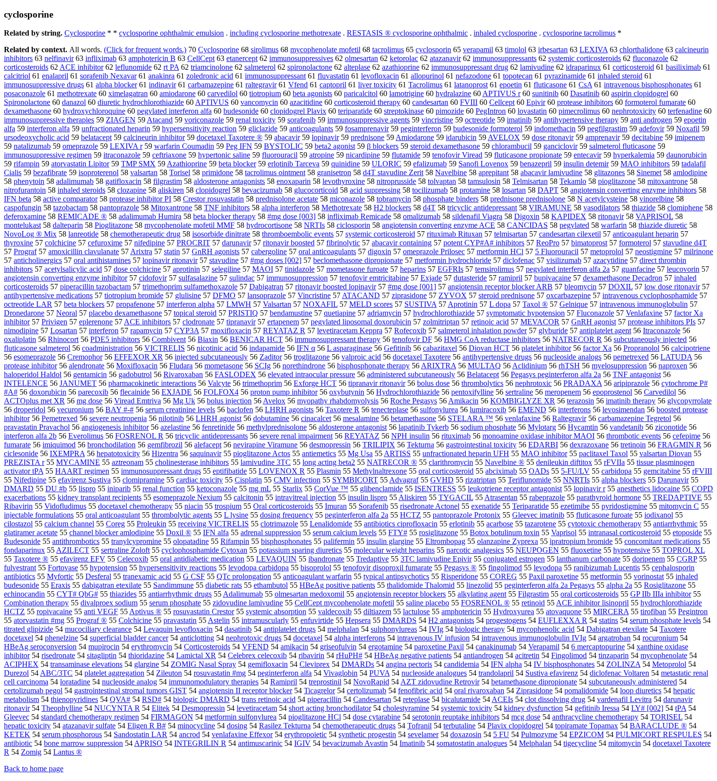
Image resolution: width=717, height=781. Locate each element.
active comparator (70, 199)
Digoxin (526, 216)
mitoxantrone (667, 181)
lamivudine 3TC (265, 462)
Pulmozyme (539, 734)
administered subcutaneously (411, 374)
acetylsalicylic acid (73, 269)
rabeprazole (547, 497)
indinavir (162, 84)
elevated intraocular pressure (311, 374)
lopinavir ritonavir (170, 260)
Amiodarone (415, 137)
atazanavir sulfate (89, 725)
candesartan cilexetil (570, 234)
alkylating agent (482, 594)
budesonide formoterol (487, 128)
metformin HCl (500, 251)
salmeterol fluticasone (622, 146)
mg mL (260, 488)
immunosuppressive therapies (49, 120)
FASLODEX (235, 374)
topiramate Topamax (586, 725)
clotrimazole (279, 524)
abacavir (287, 137)
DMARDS (399, 620)
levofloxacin (380, 76)
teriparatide (355, 111)
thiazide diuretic (662, 225)
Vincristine (314, 295)
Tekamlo (572, 181)
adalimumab (75, 181)
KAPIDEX (568, 216)
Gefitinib (397, 348)
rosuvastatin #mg (220, 673)
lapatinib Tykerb (423, 427)
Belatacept (483, 374)
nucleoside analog (129, 682)
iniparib (119, 488)
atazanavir (445, 58)
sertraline (519, 392)
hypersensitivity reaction (199, 128)
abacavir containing (402, 243)
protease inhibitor (30, 365)
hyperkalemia (634, 155)
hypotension (108, 567)
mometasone (223, 365)
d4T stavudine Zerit (393, 172)
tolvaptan (442, 181)
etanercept (242, 58)
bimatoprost (589, 243)
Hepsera (358, 620)
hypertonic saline (224, 155)
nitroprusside (396, 181)
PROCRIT (193, 243)
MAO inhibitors (645, 164)
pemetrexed (631, 357)
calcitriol (17, 76)
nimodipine (21, 330)
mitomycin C (679, 506)
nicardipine (363, 155)
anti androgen (651, 120)
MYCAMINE (78, 462)
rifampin (27, 164)
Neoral (66, 313)
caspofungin (22, 207)
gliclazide (263, 128)
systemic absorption (276, 611)
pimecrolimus (579, 111)
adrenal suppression (270, 532)
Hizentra (165, 453)
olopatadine (191, 541)
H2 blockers (392, 207)
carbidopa (616, 471)
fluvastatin (333, 76)
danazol (74, 102)
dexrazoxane (589, 445)
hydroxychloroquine (94, 111)
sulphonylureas (394, 629)
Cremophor (84, 357)
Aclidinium (529, 365)
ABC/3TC (56, 673)
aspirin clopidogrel (639, 93)
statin (172, 251)
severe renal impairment (296, 436)
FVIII (469, 102)
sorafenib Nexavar (108, 76)
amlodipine (690, 172)
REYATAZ (361, 436)
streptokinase (404, 111)
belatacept (96, 137)
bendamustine (291, 313)
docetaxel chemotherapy (135, 506)
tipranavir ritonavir (376, 383)
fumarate (17, 445)
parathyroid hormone (609, 497)
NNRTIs (576, 480)
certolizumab (366, 690)
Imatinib (412, 743)
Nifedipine (30, 480)
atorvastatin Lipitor (80, 164)
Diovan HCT (489, 348)
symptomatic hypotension (525, 313)
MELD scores (371, 304)
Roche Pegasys (413, 401)
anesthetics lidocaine (648, 488)
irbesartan (553, 49)
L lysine (236, 515)
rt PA (171, 67)
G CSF (194, 576)
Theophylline (61, 708)
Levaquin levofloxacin (178, 629)
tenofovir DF (412, 339)
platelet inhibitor (546, 348)
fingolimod (505, 567)
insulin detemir (586, 164)
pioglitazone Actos (261, 453)
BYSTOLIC (283, 146)
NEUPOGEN (537, 550)
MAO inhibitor (544, 453)
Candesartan (372, 699)
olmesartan (361, 58)
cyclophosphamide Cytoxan (204, 550)
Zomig (31, 752)
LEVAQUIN (276, 559)
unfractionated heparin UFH (465, 453)
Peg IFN (239, 146)
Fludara (181, 365)
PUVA (379, 673)
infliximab (101, 58)
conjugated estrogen (514, 559)
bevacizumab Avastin (355, 743)
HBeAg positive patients (337, 585)
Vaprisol (564, 532)
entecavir (587, 155)
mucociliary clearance (98, 629)
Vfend (298, 84)
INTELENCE (26, 383)
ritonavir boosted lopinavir (335, 286)
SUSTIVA (420, 304)
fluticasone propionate (528, 155)
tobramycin (394, 199)
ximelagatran (128, 93)
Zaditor (270, 357)
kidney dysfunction (533, 708)
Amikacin (463, 401)
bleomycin (580, 286)
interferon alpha (190, 304)
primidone (217, 172)
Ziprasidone (534, 690)
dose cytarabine (376, 717)
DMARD (19, 488)
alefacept (207, 445)
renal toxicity (256, 120)
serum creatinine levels (180, 409)
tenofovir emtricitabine (374, 278)
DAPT (548, 190)
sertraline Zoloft (125, 550)
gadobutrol (135, 374)
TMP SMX (138, 164)
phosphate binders (450, 199)
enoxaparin (294, 181)
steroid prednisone (506, 295)
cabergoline (269, 251)
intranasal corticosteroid (624, 532)
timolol (515, 49)
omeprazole (80, 146)
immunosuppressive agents (368, 120)
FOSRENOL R (139, 436)
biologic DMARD (201, 699)
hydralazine (453, 93)
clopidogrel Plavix (298, 111)
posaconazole (24, 93)
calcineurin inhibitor (154, 137)
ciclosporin (353, 225)
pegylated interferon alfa (174, 111)
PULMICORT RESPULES (659, 734)
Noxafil (687, 128)
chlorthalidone (641, 49)
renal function (163, 488)
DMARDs (357, 664)
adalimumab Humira (150, 216)
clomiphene (685, 207)
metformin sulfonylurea (241, 717)
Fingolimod (569, 655)
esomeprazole (35, 357)
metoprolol (606, 251)
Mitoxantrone (171, 207)
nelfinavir (59, 58)
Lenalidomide (331, 524)
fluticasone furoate (604, 515)
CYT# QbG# (77, 594)
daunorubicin (686, 155)
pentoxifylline (472, 392)
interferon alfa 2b (30, 436)
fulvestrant (20, 567)
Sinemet (649, 172)
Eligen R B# (146, 725)
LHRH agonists (289, 409)
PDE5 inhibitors (115, 339)
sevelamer (423, 734)
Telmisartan (530, 181)
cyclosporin (433, 49)
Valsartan (277, 304)
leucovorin (683, 269)
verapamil (478, 49)
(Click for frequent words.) (145, 49)
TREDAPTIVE (677, 497)
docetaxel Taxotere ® (229, 137)
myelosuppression (619, 365)
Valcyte (219, 383)
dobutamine (271, 418)
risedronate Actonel (429, 506)
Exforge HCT (315, 383)
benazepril (536, 164)
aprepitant (493, 172)
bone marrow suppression (83, 743)
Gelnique (573, 304)
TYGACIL (455, 497)
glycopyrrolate (689, 401)
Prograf (25, 251)
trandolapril (496, 673)
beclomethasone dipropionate (358, 260)
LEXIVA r (126, 146)
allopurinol (427, 76)
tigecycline (580, 743)
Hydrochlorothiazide (407, 392)
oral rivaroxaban (479, 690)
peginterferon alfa (285, 673)
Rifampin (234, 541)
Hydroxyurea (513, 611)
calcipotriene (690, 348)
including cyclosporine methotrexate (285, 33)
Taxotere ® (31, 559)
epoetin (510, 84)
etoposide (687, 532)
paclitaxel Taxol (603, 453)
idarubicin (461, 137)
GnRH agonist (593, 322)
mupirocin (104, 646)
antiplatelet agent (605, 330)
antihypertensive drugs (497, 357)
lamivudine (537, 67)
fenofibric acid (420, 690)
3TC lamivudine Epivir (436, 559)
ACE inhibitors (147, 322)
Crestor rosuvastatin (213, 199)
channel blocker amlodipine (111, 532)
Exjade (431, 278)
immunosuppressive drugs (44, 84)
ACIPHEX (21, 664)
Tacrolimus (425, 84)
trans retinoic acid (268, 699)
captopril (332, 84)
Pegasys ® (460, 567)
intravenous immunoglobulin (643, 304)
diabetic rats (223, 585)
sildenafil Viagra (477, 216)
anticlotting (197, 638)
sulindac (242, 278)
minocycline (196, 725)
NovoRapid (371, 682)
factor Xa (597, 348)
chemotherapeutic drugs (359, 725)
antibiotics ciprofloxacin (401, 524)
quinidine (345, 164)
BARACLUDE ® (658, 725)
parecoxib (93, 392)
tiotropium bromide (133, 295)
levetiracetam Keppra (349, 330)
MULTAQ (484, 365)
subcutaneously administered (633, 682)
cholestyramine (406, 708)
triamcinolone (212, 67)
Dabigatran (266, 286)
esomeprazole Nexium (187, 497)
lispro (87, 488)
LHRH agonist (218, 418)
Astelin (219, 620)
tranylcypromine (136, 541)
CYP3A (186, 330)
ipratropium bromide (581, 541)
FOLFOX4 (221, 392)
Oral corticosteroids (283, 506)
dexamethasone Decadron (622, 278)
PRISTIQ (243, 313)
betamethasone (413, 418)
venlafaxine (522, 418)
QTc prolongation (244, 576)
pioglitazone (617, 181)
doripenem (648, 559)
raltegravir (261, 84)
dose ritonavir (553, 137)
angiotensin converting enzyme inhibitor (65, 278)
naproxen (672, 365)
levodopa (548, 567)
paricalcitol (361, 93)
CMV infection (297, 480)
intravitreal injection (305, 497)
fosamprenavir (367, 128)
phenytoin (29, 181)
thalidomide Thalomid (421, 585)
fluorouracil (280, 155)
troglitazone (312, 357)
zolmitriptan (441, 322)
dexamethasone (27, 111)
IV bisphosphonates (564, 664)
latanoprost (471, 84)
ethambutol (271, 585)
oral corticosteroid (446, 471)
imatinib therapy (631, 401)
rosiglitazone (438, 532)
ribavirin (311, 655)
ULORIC (386, 164)
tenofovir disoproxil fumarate (387, 567)
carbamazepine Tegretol (634, 418)
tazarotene (540, 524)
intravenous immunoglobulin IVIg (533, 638)
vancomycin (259, 102)
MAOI (262, 269)
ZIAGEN (121, 120)
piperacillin (324, 699)
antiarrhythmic (675, 524)
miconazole (347, 199)
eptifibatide (230, 471)
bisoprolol (315, 567)
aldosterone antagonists (229, 181)
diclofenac (519, 260)
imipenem (690, 137)
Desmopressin (203, 708)
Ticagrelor (319, 690)
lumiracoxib (488, 409)
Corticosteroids (207, 646)
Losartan (63, 330)
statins (608, 620)
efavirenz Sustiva (84, 480)
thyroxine (18, 243)
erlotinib (462, 524)
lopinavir (325, 137)
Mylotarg (542, 427)
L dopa (500, 304)
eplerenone (96, 322)
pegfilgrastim (607, 128)
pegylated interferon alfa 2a (568, 269)
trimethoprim (262, 383)
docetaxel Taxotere (422, 357)
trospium (228, 506)
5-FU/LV (575, 471)
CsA (585, 84)
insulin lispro (367, 497)
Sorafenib (373, 506)
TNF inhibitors (227, 207)
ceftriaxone (169, 155)
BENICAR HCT (256, 339)
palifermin (339, 541)
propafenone (135, 304)
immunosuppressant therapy (337, 339)
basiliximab (683, 67)
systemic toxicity (466, 708)
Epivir (535, 102)
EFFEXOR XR (138, 357)
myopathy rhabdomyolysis (337, 401)
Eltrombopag (445, 541)
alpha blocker (116, 84)
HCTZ (410, 515)
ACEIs (502, 699)
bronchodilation (111, 445)
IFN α (306, 348)
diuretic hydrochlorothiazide (141, 102)
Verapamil (543, 646)
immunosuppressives (301, 58)
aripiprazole (632, 383)
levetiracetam (257, 708)
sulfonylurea (439, 409)
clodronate (198, 322)
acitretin (527, 655)
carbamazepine (211, 84)
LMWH (238, 304)
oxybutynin (346, 392)
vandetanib (626, 427)
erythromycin (151, 646)
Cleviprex (314, 664)
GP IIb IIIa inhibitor (660, 594)
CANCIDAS (527, 225)
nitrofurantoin (25, 190)
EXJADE (176, 392)
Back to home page (33, 768)
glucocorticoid (316, 190)
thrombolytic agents (182, 515)
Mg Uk (184, 401)
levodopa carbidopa (258, 567)
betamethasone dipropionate (534, 682)
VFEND (255, 646)
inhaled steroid (620, 76)
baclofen (240, 409)
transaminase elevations (86, 664)
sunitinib (545, 93)
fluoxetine (586, 550)
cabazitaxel (440, 348)
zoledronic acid (209, 76)
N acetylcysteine (602, 199)
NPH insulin (410, 436)
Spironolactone (27, 102)
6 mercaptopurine (598, 646)
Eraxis (60, 585)
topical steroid (195, 313)
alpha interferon (285, 207)
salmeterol (260, 67)
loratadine (75, 682)
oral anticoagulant (112, 515)
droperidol (29, 409)
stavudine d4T (685, 243)
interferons (574, 409)
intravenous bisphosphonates (648, 84)
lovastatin (532, 111)
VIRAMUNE (550, 207)
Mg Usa (360, 453)
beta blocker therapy (224, 216)
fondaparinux (24, 550)
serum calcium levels (345, 532)
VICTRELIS (164, 348)
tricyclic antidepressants (211, 436)
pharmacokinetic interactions (152, 383)
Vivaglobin (340, 673)
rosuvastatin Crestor (203, 611)
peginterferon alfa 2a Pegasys (549, 585)
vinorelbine (656, 199)
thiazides (123, 594)
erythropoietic (305, 734)
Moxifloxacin (137, 365)
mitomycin (624, 743)
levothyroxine (343, 181)
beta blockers (84, 304)
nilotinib (171, 418)
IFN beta (17, 199)
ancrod (189, 734)
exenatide (485, 506)
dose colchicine (137, 269)
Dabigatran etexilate (617, 629)
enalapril (55, 76)
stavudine (224, 260)
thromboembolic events (298, 234)
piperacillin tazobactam (95, 286)
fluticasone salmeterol (37, 348)
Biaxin (208, 339)
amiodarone (177, 93)
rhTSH (569, 365)
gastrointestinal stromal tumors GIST (130, 690)
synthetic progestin (367, 734)
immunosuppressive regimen (48, 155)
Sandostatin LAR (140, 734)
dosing (237, 725)
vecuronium (75, 409)
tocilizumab (430, 190)
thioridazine (146, 655)
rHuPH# (349, 655)
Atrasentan (501, 497)
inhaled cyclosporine (505, 33)
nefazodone (473, 76)
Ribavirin (18, 506)
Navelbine (451, 172)
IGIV (302, 743)
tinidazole (300, 269)
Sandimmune (173, 585)
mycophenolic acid (546, 629)
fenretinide (218, 427)
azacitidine (306, 102)
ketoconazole (217, 488)
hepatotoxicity (118, 453)
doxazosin (465, 734)
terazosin (580, 401)
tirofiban (653, 611)
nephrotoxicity (634, 111)
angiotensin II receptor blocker (245, 690)
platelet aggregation (114, 673)
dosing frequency (286, 515)
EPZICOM (586, 734)
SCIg (263, 365)
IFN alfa (216, 532)
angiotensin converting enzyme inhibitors (633, 190)
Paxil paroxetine (553, 576)
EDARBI (543, 445)
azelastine (175, 427)
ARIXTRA (438, 365)
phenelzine (61, 638)
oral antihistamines (102, 260)
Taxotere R (342, 409)
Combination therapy (36, 603)
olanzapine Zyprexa (507, 541)
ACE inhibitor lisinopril (592, 603)
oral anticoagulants (327, 251)
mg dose (89, 401)
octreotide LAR (28, 304)
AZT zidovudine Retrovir (439, 682)
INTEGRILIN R (200, 743)
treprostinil (325, 682)
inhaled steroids (81, 190)
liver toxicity (377, 84)
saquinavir (205, 453)
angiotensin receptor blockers (401, 594)
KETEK (17, 734)
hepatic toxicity (27, 725)
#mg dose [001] (412, 286)
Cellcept (502, 102)
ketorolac (404, 58)
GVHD (442, 480)
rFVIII (702, 471)
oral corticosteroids (589, 594)
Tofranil (419, 725)
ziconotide (671, 427)
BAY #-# (119, 409)
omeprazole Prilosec (434, 251)
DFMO (224, 295)
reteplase (416, 699)
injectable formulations (39, 515)
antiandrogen (483, 655)
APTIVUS (212, 102)
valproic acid (361, 357)
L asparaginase (349, 348)
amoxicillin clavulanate (83, 251)
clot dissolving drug (555, 699)
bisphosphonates (286, 541)
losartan (514, 190)
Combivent (169, 339)
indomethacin (555, 128)
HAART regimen (82, 471)
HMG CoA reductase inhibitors (492, 339)
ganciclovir (560, 146)
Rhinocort (63, 339)
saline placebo (427, 603)
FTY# (397, 532)
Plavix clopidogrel (515, 725)
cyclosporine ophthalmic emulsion (171, 33)
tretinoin (633, 445)
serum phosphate (175, 603)
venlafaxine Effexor (242, 734)
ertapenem (283, 322)
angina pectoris (409, 664)
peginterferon (420, 128)
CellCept (201, 58)
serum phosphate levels (665, 620)
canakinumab (496, 646)
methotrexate (77, 93)
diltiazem (377, 611)
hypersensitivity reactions (178, 567)
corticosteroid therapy (367, 102)
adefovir (651, 128)
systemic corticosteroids (584, 58)
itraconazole (121, 155)
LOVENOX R (282, 471)
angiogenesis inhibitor (115, 427)
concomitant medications (662, 541)
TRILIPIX (378, 445)
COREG (503, 576)
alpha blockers (623, 480)
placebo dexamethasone (125, 313)
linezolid (479, 585)
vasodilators (601, 207)
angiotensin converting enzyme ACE (438, 225)
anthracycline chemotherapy (595, 717)
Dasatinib (584, 93)
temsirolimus (494, 269)
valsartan (144, 172)
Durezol (16, 673)
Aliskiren (412, 497)
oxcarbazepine (568, 295)
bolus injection (229, 401)
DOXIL (620, 286)
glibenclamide (381, 488)
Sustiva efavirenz (551, 673)
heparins (413, 269)
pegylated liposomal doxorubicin (361, 322)
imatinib (519, 120)
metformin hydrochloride (453, 260)
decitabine (647, 137)
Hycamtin (583, 427)
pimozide (450, 111)
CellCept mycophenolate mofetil (344, 603)
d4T (429, 207)
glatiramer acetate (31, 532)
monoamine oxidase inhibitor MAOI (538, 436)
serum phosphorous (72, 734)
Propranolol (641, 348)
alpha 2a (619, 585)
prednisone (367, 137)
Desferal (98, 576)
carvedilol (222, 93)
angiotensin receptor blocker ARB (500, 286)
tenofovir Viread (457, 155)
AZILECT (72, 550)
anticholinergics (38, 260)
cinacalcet (316, 418)
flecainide (135, 392)
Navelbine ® (504, 462)
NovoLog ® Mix (30, 234)
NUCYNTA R (117, 708)
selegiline (226, 269)
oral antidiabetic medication (202, 559)
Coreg (115, 524)
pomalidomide (586, 690)
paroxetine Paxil (439, 646)
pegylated (574, 225)
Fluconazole (595, 313)
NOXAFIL (320, 304)
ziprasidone (409, 295)
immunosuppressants (505, 58)
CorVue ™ (331, 488)
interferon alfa (48, 128)
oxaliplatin (20, 339)
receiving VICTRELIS (213, 524)
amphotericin (461, 611)
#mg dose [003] (291, 216)
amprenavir (602, 137)
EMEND (532, 409)
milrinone (698, 251)
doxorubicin (47, 392)
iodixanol (658, 515)
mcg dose (525, 717)
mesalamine (361, 418)
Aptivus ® (145, 611)
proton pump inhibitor (284, 392)
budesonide (241, 111)
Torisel (179, 172)
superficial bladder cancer (129, 638)
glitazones (609, 172)
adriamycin (384, 313)
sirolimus (265, 49)
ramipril (510, 278)
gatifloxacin (123, 181)
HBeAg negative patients (413, 655)
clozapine (131, 190)
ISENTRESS (435, 488)
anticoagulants (311, 128)
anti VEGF (101, 611)
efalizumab (430, 164)
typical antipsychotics (396, 576)
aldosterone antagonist (353, 427)
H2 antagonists (451, 620)
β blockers (382, 146)
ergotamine (385, 646)
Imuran (336, 506)
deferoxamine (25, 216)
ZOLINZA (623, 664)
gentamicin (90, 374)
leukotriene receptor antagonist (515, 488)
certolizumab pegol (33, 690)
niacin (193, 506)
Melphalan (535, 743)
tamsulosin (484, 181)
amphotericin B (152, 58)
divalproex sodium (109, 603)
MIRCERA (611, 611)
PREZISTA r (24, 462)
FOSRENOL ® (485, 603)
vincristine (437, 120)
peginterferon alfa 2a (356, 515)
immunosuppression (297, 278)
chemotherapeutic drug (145, 234)
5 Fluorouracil (556, 251)
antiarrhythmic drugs (180, 594)
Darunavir (673, 480)
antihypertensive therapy (580, 120)
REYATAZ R (284, 330)
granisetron (334, 172)
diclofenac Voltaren (619, 673)
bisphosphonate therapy (373, 365)
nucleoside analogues (434, 673)
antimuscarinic (260, 743)
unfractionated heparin (115, 128)
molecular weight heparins (394, 550)
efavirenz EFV (82, 559)
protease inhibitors (585, 102)
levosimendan (623, 409)
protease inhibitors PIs (662, 322)
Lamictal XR (196, 655)
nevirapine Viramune (265, 445)
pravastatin (180, 620)
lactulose (416, 611)
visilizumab (563, 260)
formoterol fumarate (655, 102)
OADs (539, 471)
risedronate (58, 655)
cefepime (686, 436)
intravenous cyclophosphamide (649, 295)
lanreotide (83, 234)
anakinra (161, 76)
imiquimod (59, 445)
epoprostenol (612, 392)
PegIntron (491, 111)
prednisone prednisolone (527, 199)
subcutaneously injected (650, 339)
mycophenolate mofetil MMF (189, 225)
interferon (104, 330)
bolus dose (433, 383)
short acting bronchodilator (330, 708)
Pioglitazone (114, 225)
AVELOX (504, 137)
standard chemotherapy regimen (90, 717)
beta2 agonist (335, 146)
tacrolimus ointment (275, 172)
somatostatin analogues (472, 743)
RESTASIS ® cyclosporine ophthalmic (407, 33)
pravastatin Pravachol (37, 427)
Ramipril (283, 682)
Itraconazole (661, 330)
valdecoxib (335, 611)
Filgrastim (533, 594)
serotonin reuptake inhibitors (455, 717)
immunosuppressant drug (469, 67)
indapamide (267, 348)
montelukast (22, 225)
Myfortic (60, 576)
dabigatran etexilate (111, 585)
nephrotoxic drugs (253, 638)
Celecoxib (132, 559)
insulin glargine (390, 541)
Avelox (274, 401)
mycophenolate (663, 655)
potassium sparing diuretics (300, 550)
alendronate (86, 365)
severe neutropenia (118, 418)
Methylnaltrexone (380, 471)
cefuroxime (105, 243)
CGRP (687, 559)
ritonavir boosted (289, 243)
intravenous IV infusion (433, 638)
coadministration (107, 348)
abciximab (501, 471)
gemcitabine (661, 471)
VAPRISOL (654, 216)
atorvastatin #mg (39, 620)
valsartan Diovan (665, 453)
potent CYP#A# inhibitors (483, 243)
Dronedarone (24, 313)
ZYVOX (452, 295)
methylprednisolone (276, 427)
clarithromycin (451, 462)
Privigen (54, 322)
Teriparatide (530, 506)
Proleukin (151, 524)
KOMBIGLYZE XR (522, 401)
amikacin (294, 646)
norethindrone (303, 365)
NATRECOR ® (392, 462)
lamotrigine (406, 93)
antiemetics (319, 453)
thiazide (644, 207)
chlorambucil (512, 146)
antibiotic (18, 743)
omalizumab (421, 216)
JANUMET (78, 383)
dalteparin (68, 225)
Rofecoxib (410, 330)
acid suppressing (375, 190)
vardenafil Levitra (624, 699)
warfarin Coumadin (184, 146)
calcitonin (248, 497)
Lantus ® (67, 752)
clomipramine (143, 480)
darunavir (236, 243)
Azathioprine (187, 164)
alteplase (357, 67)
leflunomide (133, 67)
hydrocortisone (269, 225)
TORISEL (666, 717)
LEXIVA (593, 49)
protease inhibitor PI (140, 199)
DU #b (56, 488)
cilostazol (18, 524)
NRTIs (314, 225)
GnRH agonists (215, 251)
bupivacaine (552, 278)
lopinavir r (589, 488)
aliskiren (171, 190)
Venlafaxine (644, 313)
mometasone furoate (357, 269)
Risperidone (459, 576)
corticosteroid (633, 67)
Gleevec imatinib (538, 515)
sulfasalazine (198, 278)
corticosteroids (26, 67)
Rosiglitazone (665, 585)
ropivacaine (54, 611)
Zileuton (169, 673)
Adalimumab (243, 594)
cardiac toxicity (199, 480)
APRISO (148, 743)
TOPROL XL (683, 550)
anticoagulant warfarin (317, 576)
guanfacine (638, 269)
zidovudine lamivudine (248, 603)
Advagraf (403, 480)
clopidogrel (213, 190)
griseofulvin (338, 646)
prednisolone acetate (287, 199)
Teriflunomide (529, 480)
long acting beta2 (328, 462)
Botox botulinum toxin (504, 532)
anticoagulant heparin (645, 234)
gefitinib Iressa (597, 708)
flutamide (406, 155)
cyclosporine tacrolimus (579, 33)
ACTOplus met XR (34, 401)
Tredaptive (372, 559)
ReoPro (547, 243)
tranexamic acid (147, 576)
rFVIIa (614, 462)
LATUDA (676, 357)
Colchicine (135, 620)
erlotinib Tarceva (293, 164)
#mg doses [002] (275, 260)
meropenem (563, 392)
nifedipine (149, 243)
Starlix (292, 488)
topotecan (518, 76)
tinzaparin (613, 655)
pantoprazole (119, 207)
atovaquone (563, 611)
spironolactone (309, 67)
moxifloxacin (231, 330)
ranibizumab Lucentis (607, 567)
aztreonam (127, 462)
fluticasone (550, 84)
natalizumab (32, 146)
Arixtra (141, 251)
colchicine (60, 243)
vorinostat (649, 576)
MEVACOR (539, 322)
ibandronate (326, 559)
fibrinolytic (343, 243)
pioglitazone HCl (314, 717)
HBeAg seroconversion (40, 646)
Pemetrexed (59, 418)
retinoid (533, 603)
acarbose (499, 524)
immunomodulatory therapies (214, 682)
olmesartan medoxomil (309, 594)
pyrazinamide (565, 76)
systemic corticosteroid (380, 234)
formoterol (635, 243)
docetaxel (307, 638)
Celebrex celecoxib (257, 655)
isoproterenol (99, 172)
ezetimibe (575, 506)
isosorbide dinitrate (221, 234)
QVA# (120, 699)
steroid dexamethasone (445, 146)
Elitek (161, 708)
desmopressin (330, 445)
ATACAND (361, 295)
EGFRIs (450, 269)
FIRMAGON (172, 717)
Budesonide (22, 541)
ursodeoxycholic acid (36, 137)
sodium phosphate (488, 427)
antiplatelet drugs (289, 629)
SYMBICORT (355, 480)
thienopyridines (74, 699)
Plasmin (329, 471)
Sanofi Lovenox (483, 164)
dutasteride (470, 278)
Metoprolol (669, 664)
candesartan (430, 102)
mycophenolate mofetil (325, 49)
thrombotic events (633, 436)
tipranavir (241, 322)
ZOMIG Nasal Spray (203, 664)
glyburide (553, 330)
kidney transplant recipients (99, 497)
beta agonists (312, 93)
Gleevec (16, 717)
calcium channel (69, 524)
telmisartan (510, 234)
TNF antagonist (637, 374)
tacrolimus (388, 49)
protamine (474, 190)
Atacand (160, 120)
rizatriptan (480, 480)
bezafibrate (50, 172)
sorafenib (301, 120)
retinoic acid (490, 322)
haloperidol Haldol (32, 374)
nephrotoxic (533, 383)
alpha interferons (359, 638)
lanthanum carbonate (588, 559)
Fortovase (63, 567)
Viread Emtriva (137, 401)
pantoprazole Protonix (466, 515)
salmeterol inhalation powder (482, 330)
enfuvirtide (317, 620)
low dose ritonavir (672, 286)
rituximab (456, 436)
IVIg (436, 629)
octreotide (480, 120)
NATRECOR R (577, 339)
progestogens (506, 620)
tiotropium (265, 93)
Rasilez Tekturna (285, 725)
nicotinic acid (217, 348)
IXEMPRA (67, 453)
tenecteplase (389, 409)
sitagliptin (102, 655)
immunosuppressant (275, 76)
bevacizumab (262, 190)
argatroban (614, 638)
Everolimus (85, 436)
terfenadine (685, 111)
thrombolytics (482, 383)
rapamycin (146, 330)
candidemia (461, 664)
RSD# (151, 699)
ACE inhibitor (81, 67)
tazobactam (70, 207)
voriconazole (204, 120)
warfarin (614, 225)
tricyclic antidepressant (482, 207)
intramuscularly (265, 620)
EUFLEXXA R (562, 620)
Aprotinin (463, 304)
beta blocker (237, 164)
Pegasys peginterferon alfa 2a (556, 374)
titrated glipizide (28, 629)
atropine (321, 155)
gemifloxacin (268, 664)
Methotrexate (341, 207)
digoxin (379, 251)
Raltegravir (569, 418)
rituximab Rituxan (454, 234)
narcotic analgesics (475, 550)
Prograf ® (91, 620)
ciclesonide (21, 453)
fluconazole (650, 58)
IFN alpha (506, 664)
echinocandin (24, 594)
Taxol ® (535, 304)
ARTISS (397, 453)
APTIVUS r (501, 93)
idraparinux (583, 67)
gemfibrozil (164, 445)
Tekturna (420, 445)
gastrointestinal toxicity (481, 445)
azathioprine (400, 67)
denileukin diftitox (564, 462)
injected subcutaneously (211, 357)
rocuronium (660, 638)
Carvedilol (660, 392)
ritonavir (611, 216)
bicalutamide (460, 699)
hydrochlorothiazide (444, 313)
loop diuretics (640, 690)
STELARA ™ (470, 418)
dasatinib (238, 629)
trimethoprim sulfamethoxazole (190, 286)
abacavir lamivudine (551, 172)
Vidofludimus (65, 506)
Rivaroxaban (183, 374)
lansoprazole (266, 295)
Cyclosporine (84, 33)
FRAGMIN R (679, 445)
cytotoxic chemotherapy (604, 524)
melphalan (343, 629)
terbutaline (459, 725)
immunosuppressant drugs (161, 471)
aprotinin (186, 269)
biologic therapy (480, 629)
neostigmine (653, 251)
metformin (606, 576)
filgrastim (167, 181)
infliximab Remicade (359, 216)
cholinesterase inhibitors (192, 462)
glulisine (188, 295)
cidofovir (153, 278)
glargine (146, 664)
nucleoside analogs (572, 357)
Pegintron (693, 611)
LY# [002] (647, 708)
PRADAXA (582, 383)
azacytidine (610, 260)
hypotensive (631, 550)
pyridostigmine (624, 506)
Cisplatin (248, 480)
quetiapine (340, 313)
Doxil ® (178, 532)
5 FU (501, 734)
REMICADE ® (82, 216)
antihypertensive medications (48, 295)
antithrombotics (76, 541)
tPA (680, 708)
